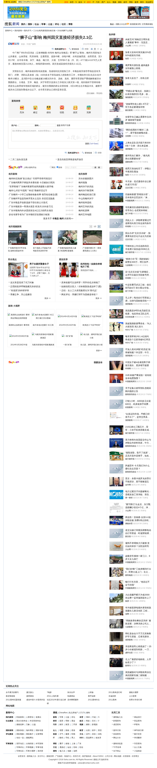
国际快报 (20, 730)
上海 (73, 743)
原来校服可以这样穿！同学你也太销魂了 (80, 282)
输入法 (62, 751)
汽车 (98, 2)
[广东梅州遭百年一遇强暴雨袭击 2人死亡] (92, 237)
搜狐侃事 (20, 724)
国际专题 (39, 730)
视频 (114, 2)
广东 (79, 743)
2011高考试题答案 (13, 700)
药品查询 (138, 721)
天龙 (55, 747)
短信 (69, 747)
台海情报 (29, 743)
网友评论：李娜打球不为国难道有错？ (79, 294)
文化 (81, 734)
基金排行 (138, 717)
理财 (67, 721)
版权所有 (105, 759)
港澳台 (38, 717)
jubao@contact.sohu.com (88, 763)
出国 (88, 730)
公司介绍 (108, 756)
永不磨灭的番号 (12, 692)
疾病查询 (117, 734)
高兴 (22, 112)
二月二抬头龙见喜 (18, 159)
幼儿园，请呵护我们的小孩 (91, 345)
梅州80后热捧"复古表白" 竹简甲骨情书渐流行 (30, 178)
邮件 (125, 2)
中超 (94, 717)
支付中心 (41, 756)
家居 (67, 724)
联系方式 (76, 756)
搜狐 (20, 2)
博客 (131, 2)
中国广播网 (31, 44)
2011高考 (113, 700)
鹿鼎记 (62, 747)
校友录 (98, 738)
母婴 (61, 730)
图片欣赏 (138, 734)
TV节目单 (117, 747)
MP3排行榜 (139, 730)
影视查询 (117, 721)
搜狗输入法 (118, 717)
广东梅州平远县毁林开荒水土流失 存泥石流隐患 (32, 198)
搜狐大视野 (133, 692)
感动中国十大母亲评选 (35, 700)
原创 (94, 734)
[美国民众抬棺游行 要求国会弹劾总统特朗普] (19, 316)
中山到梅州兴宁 (86, 198)
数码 (61, 738)
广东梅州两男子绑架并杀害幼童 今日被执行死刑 (32, 182)
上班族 (91, 692)
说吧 (75, 751)
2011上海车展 (53, 696)
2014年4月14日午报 (67, 325)
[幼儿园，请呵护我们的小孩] (91, 336)
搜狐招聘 (50, 756)
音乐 (94, 721)
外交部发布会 (35, 721)
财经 (55, 721)
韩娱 (88, 721)
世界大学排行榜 (135, 700)
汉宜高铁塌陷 (147, 24)
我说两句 (149, 2)
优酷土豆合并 (121, 24)
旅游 (55, 734)
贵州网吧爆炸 (72, 700)
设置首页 (21, 756)
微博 (136, 2)
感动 (48, 112)
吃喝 (73, 734)
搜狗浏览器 (118, 743)
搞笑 (75, 112)
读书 (88, 734)
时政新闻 (20, 717)
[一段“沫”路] (67, 336)
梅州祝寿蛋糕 (84, 202)
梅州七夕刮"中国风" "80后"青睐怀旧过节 (28, 190)
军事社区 (20, 751)
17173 (34, 2)
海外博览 (29, 730)
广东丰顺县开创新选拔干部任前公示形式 (28, 202)
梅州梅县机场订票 (87, 194)
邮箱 (67, 743)
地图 (69, 751)
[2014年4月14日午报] (67, 316)
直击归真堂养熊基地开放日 (70, 159)
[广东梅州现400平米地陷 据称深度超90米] (17, 237)
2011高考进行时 (115, 692)
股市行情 (117, 730)
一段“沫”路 (67, 345)
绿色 (100, 734)
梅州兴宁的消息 (86, 186)
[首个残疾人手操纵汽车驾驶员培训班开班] (42, 237)
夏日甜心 (30, 692)
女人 (109, 2)
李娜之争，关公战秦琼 (21, 294)
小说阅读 (138, 751)
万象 (28, 724)
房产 (103, 2)
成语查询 (117, 724)
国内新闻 (18, 31)
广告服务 (59, 756)
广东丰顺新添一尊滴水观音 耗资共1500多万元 (31, 206)
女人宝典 (138, 747)
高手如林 (91, 696)
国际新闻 (9, 730)
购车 (61, 724)
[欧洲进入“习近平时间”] (91, 316)
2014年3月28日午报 (19, 345)
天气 (61, 734)
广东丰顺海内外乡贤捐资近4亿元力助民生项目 (31, 210)
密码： (37, 125)
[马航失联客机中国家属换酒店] (43, 336)
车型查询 (138, 743)
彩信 (81, 747)
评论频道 (9, 734)
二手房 (74, 724)
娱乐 (80, 2)
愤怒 (62, 112)
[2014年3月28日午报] (19, 336)
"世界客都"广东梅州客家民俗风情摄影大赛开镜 (31, 186)
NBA (88, 717)
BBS (142, 2)
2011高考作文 (94, 700)
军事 (43, 24)
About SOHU (98, 756)
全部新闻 (126, 756)
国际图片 (29, 734)
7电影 (49, 692)
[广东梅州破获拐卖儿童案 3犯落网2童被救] (67, 237)
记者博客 (39, 734)
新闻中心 (9, 31)
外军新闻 (39, 743)
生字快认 (117, 751)
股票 (61, 721)
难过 (35, 112)
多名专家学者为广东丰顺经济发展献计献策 (29, 214)
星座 (73, 730)
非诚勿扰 (112, 696)
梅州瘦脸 (82, 182)
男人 (73, 738)
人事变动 (29, 717)
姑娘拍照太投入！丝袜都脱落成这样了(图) (81, 286)
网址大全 (117, 738)
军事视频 (29, 747)
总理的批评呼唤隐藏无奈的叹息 (25, 286)
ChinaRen (26, 2)
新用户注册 (65, 125)
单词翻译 (138, 738)
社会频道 (9, 721)
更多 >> (47, 298)
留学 (94, 730)
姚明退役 (30, 696)
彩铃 (75, 747)
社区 (64, 24)
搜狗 (49, 2)
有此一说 (20, 738)
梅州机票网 (83, 210)
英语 (100, 730)
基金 (73, 721)
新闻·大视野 (14, 306)
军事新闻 (9, 743)
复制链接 (75, 49)
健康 (67, 734)
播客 (120, 2)
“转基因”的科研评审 (19, 290)
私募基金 (71, 696)
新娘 (67, 730)
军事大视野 (30, 751)
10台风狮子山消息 (64, 31)
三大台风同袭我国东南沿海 (44, 31)
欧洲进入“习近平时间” (91, 325)
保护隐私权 (86, 756)
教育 (81, 730)
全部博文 (135, 756)
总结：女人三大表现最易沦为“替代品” (79, 290)
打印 (86, 49)
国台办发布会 (21, 721)
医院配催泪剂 (135, 24)
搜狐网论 (29, 738)
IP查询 (137, 724)
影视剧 (95, 724)
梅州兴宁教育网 (86, 190)
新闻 (55, 717)
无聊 (88, 112)
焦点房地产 (41, 2)
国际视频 (20, 734)
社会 (37, 24)
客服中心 (68, 756)
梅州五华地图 (84, 214)
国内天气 (27, 31)
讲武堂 (40, 751)
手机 (67, 738)
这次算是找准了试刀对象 (22, 282)
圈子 (61, 743)
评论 (57, 24)
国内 (23, 24)
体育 (72, 2)
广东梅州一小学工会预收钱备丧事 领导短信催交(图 (33, 194)
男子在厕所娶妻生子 (39, 264)
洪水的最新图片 (86, 178)
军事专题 (39, 747)
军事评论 (20, 747)
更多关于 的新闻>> (58, 218)
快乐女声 (71, 692)
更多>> (99, 350)
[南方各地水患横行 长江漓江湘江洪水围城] (43, 316)
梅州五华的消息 (86, 206)
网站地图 (117, 756)
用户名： (15, 125)
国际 (30, 24)
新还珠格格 (10, 696)
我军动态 (20, 743)
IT (93, 2)
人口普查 (132, 696)
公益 (50, 24)
